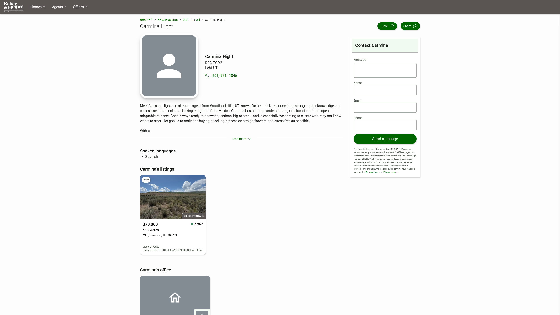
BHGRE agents (168, 19)
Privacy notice (390, 172)
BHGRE (146, 19)
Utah (186, 19)
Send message (385, 138)
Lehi (197, 19)
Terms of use (372, 172)
